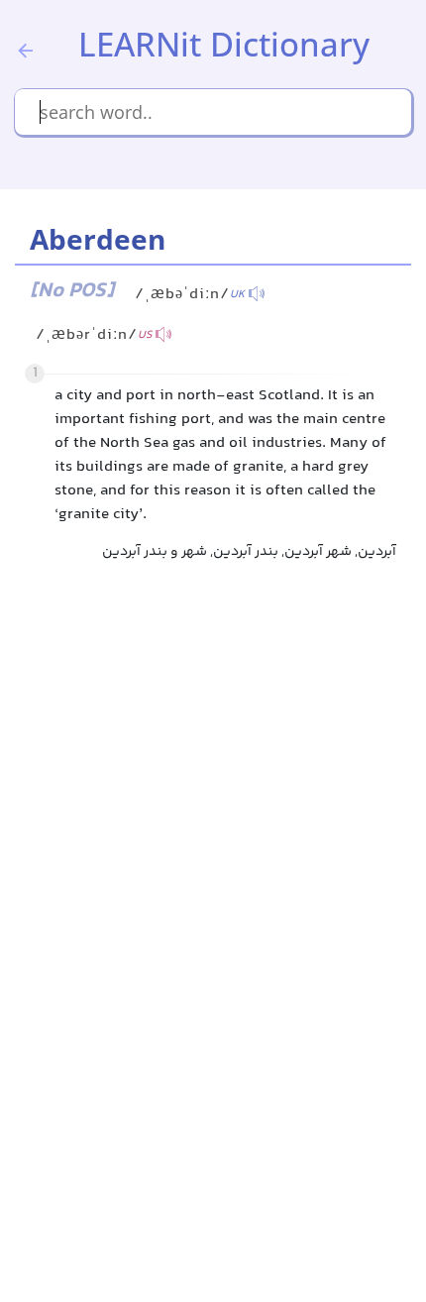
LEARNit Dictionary (224, 44)
